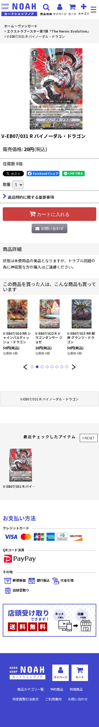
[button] (94, 10)
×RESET (88, 437)
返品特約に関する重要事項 (31, 197)
